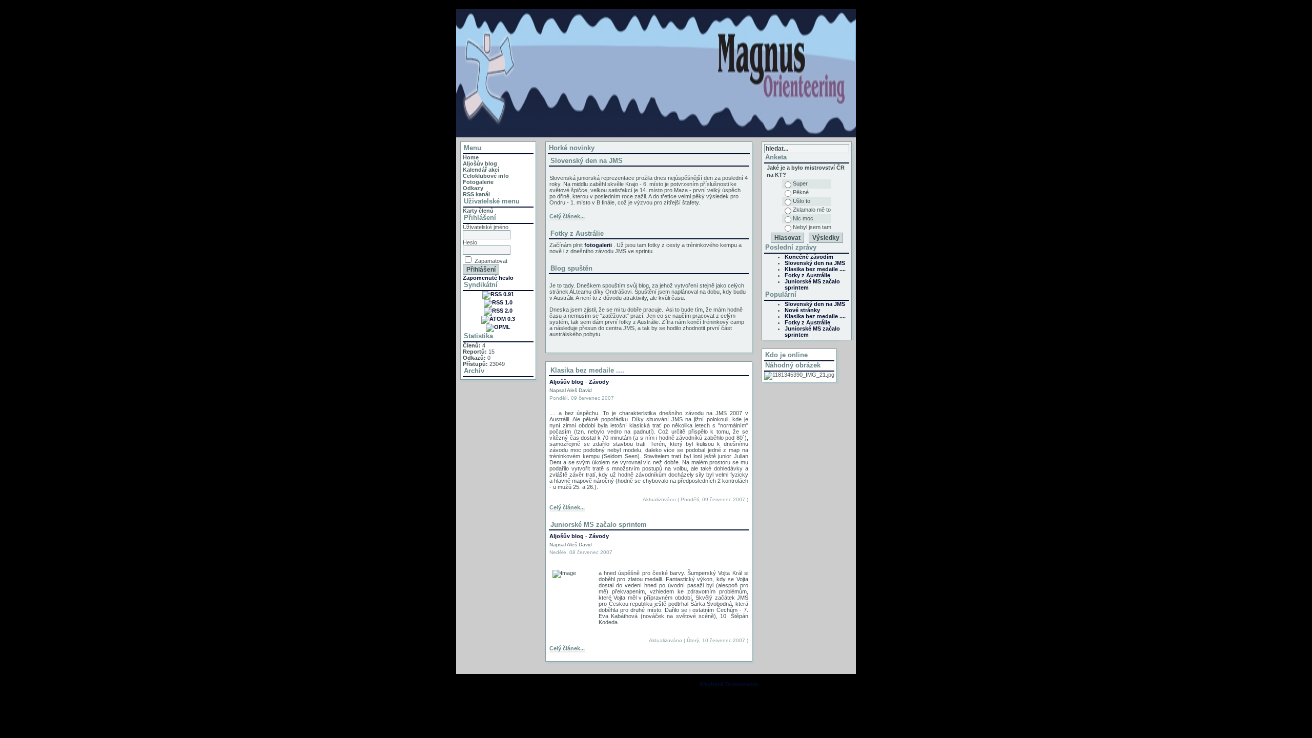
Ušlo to (801, 201)
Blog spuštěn (571, 268)
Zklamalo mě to (812, 210)
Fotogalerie (478, 182)
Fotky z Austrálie (577, 233)
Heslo (470, 242)
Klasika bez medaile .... (815, 269)
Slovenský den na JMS (586, 161)
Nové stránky (802, 310)
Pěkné (801, 192)
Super (800, 183)
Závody (599, 382)
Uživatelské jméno (485, 227)
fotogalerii (598, 245)
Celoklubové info (486, 176)
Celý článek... (567, 216)
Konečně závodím (809, 257)
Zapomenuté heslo (488, 278)
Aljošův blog (480, 163)
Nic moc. (804, 218)
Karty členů (478, 211)
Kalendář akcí (481, 170)
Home (471, 157)
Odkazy (473, 188)
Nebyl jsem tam (812, 227)
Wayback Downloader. (729, 684)
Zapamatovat (491, 261)
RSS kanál (476, 194)
